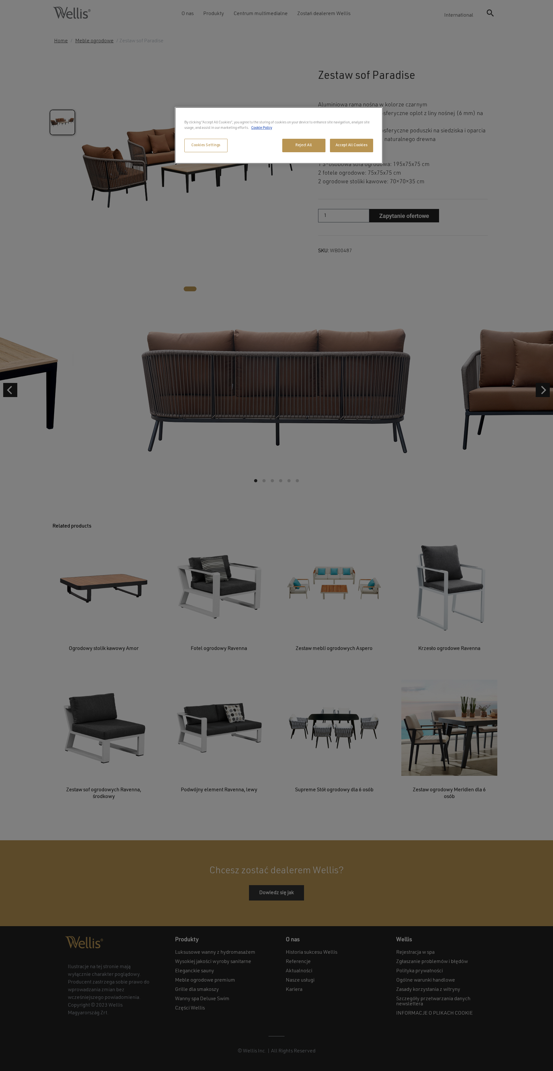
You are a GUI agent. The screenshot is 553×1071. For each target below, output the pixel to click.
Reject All (303, 145)
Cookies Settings (205, 145)
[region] (279, 135)
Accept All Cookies (351, 145)
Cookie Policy (261, 128)
